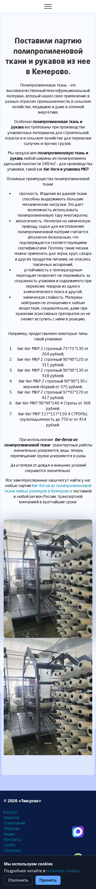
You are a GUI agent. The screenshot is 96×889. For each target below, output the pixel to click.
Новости (11, 817)
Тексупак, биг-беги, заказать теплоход (78, 831)
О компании (14, 823)
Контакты (12, 839)
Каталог (11, 812)
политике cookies (62, 870)
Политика (12, 850)
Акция (9, 834)
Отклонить (18, 880)
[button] (10, 696)
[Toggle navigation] (48, 6)
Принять (48, 880)
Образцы (12, 828)
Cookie (10, 845)
